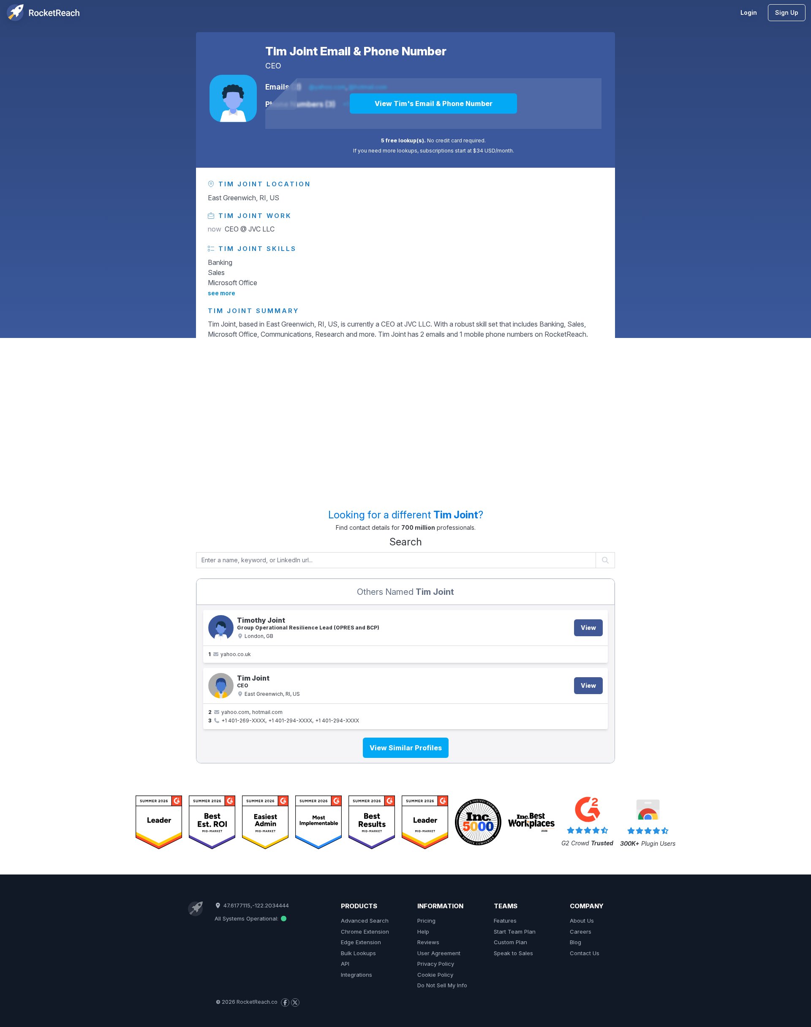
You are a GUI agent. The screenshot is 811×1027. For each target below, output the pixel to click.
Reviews (428, 942)
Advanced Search (365, 920)
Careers (580, 931)
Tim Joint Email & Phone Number (355, 51)
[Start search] (605, 560)
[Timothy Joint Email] (221, 627)
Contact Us (584, 953)
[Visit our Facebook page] (285, 1002)
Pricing (426, 920)
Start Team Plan (515, 931)
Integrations (356, 974)
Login (748, 12)
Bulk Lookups (358, 953)
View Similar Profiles (406, 748)
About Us (582, 920)
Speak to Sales (513, 953)
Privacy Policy (435, 963)
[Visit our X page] (295, 1002)
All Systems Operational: (247, 918)
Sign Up (786, 12)
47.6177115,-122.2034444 (255, 905)
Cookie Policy (435, 974)
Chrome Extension (365, 931)
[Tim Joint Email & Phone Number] (233, 98)
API (345, 963)
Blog (575, 942)
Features (505, 920)
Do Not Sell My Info (442, 985)
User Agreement (438, 953)
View (588, 627)
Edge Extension (361, 942)
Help (423, 931)
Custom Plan (510, 942)
